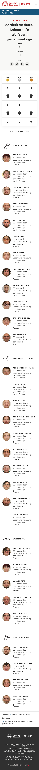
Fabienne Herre (20, 680)
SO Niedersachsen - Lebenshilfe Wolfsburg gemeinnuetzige (22, 160)
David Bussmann (21, 187)
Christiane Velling (22, 171)
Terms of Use (19, 744)
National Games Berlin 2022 (21, 715)
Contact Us (28, 744)
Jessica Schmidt (21, 565)
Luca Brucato (20, 581)
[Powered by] (23, 765)
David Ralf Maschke (22, 663)
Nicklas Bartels (21, 285)
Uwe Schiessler (20, 696)
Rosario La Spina (21, 466)
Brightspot (20, 753)
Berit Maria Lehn (21, 548)
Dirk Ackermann (21, 204)
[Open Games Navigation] (35, 12)
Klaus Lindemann (21, 269)
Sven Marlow (19, 334)
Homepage (5, 715)
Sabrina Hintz (20, 482)
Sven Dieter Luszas (22, 597)
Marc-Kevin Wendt (22, 433)
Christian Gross (21, 647)
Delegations (19, 21)
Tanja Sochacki (20, 614)
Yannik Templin (20, 515)
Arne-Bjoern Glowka (23, 368)
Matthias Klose (21, 449)
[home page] (16, 4)
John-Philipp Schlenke (24, 417)
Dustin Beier (19, 220)
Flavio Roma (19, 384)
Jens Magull (19, 400)
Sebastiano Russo (22, 498)
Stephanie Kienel (21, 318)
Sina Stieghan (20, 302)
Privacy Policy (9, 744)
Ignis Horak (19, 236)
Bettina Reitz (20, 155)
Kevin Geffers (20, 253)
